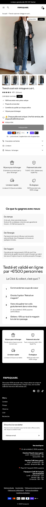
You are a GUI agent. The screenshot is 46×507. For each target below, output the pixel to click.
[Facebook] (34, 391)
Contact (4, 402)
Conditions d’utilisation (23, 493)
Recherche (5, 416)
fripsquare (25, 504)
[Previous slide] (6, 80)
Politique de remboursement (33, 488)
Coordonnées (19, 488)
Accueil (4, 14)
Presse (4, 405)
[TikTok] (42, 391)
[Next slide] (40, 80)
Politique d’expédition (31, 490)
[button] (15, 80)
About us (5, 409)
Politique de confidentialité (16, 490)
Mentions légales (9, 488)
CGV (3, 413)
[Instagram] (38, 391)
